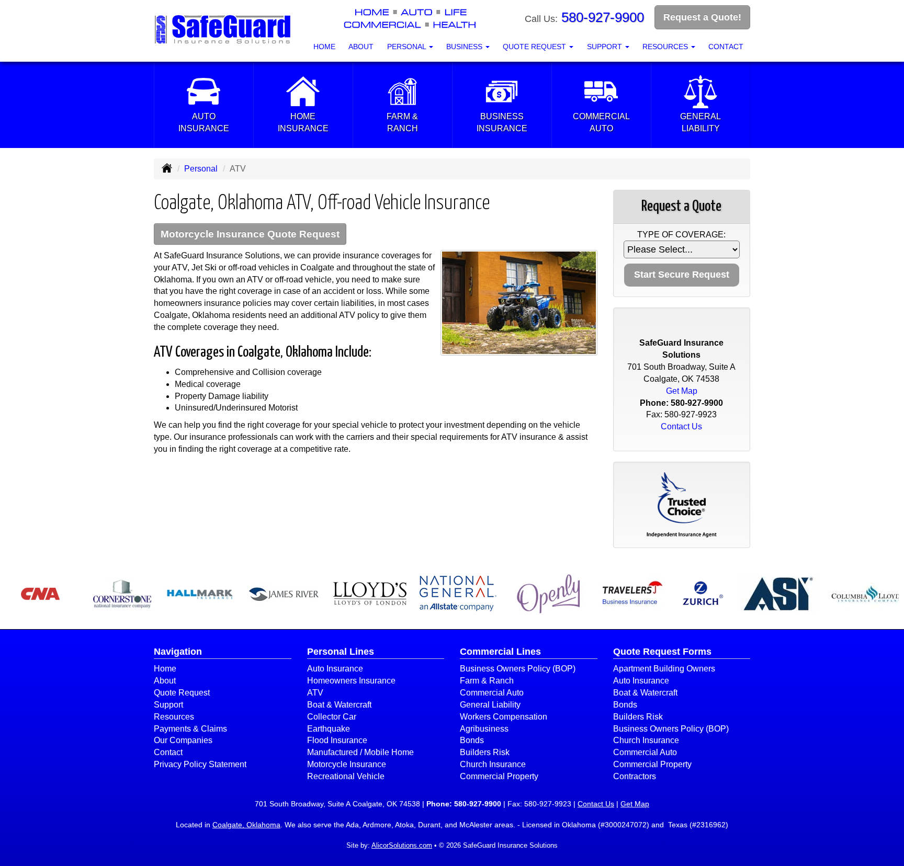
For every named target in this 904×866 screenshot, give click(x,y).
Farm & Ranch (487, 680)
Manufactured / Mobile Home (360, 752)
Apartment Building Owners (664, 668)
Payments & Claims (190, 728)
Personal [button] (407, 46)
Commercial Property (499, 776)
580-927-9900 (602, 17)
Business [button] (465, 46)
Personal (201, 168)
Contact (725, 46)
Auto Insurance (335, 668)
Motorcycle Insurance (346, 764)
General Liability (490, 704)
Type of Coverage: (681, 234)
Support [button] (605, 46)
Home (324, 46)
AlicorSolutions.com (401, 845)
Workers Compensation (503, 716)
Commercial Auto (492, 692)
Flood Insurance (337, 740)
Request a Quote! (702, 17)
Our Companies (183, 740)
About (361, 46)
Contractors (634, 776)
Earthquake (328, 728)
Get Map (681, 390)
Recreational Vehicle (346, 776)
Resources (174, 716)
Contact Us (681, 426)
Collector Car (331, 716)
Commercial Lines (500, 651)
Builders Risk (485, 752)
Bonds (472, 740)
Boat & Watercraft (339, 704)
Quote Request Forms (662, 651)
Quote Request (182, 692)
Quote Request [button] (535, 46)
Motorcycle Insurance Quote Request (250, 234)
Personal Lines (340, 651)
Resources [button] (666, 46)
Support (168, 704)
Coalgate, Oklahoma (246, 825)
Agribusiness (484, 728)
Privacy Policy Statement (200, 764)
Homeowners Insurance (351, 680)
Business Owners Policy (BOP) (517, 668)
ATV (315, 692)
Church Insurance (493, 764)
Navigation (178, 651)
